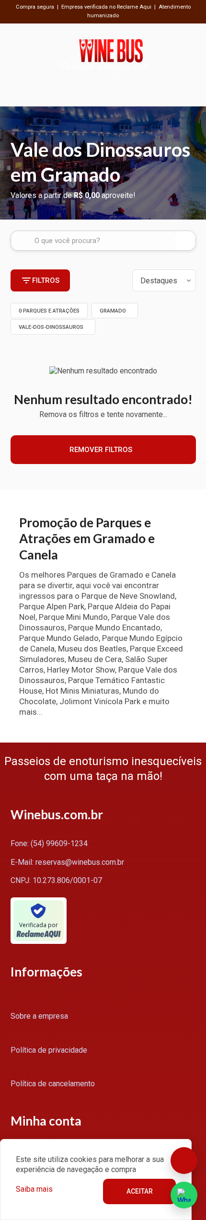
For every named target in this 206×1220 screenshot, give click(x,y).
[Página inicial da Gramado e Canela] (111, 55)
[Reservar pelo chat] (184, 1160)
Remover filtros (100, 449)
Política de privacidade (49, 1050)
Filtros (45, 280)
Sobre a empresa (39, 1016)
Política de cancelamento (53, 1083)
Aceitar (139, 1191)
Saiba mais (34, 1189)
